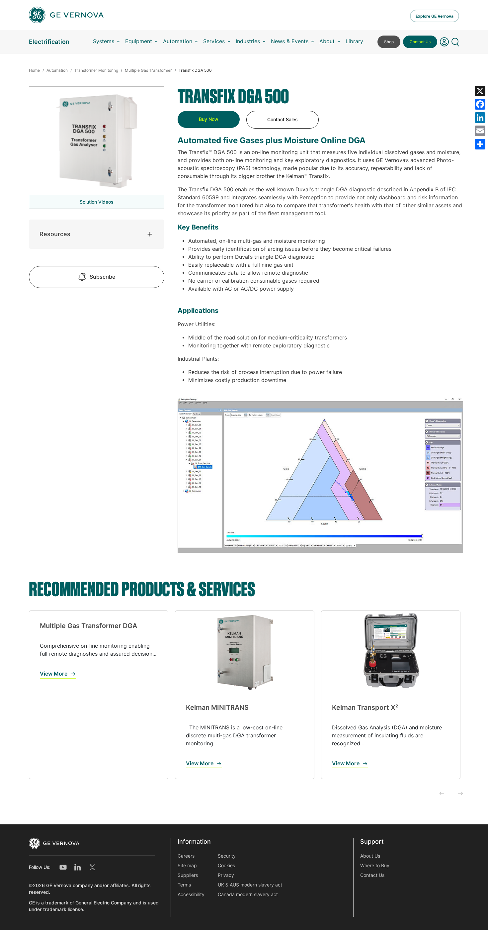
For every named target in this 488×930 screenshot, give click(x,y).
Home (34, 70)
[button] (444, 42)
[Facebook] (480, 104)
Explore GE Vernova (434, 16)
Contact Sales (282, 119)
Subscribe (102, 277)
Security (227, 856)
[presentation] (442, 794)
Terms (184, 884)
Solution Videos (97, 202)
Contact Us (420, 41)
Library (354, 41)
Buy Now (208, 119)
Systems (103, 41)
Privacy (226, 875)
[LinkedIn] (480, 117)
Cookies (226, 865)
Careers (186, 856)
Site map (187, 865)
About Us (370, 856)
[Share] (480, 144)
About (327, 41)
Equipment (138, 41)
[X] (480, 91)
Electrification (49, 41)
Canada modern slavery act (248, 894)
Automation (177, 41)
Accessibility (191, 894)
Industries (248, 41)
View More (53, 674)
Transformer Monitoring (96, 70)
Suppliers (188, 875)
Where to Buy (374, 865)
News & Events (289, 41)
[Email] (480, 131)
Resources (55, 234)
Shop (389, 41)
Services (214, 41)
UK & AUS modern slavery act (250, 884)
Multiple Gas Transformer (148, 70)
